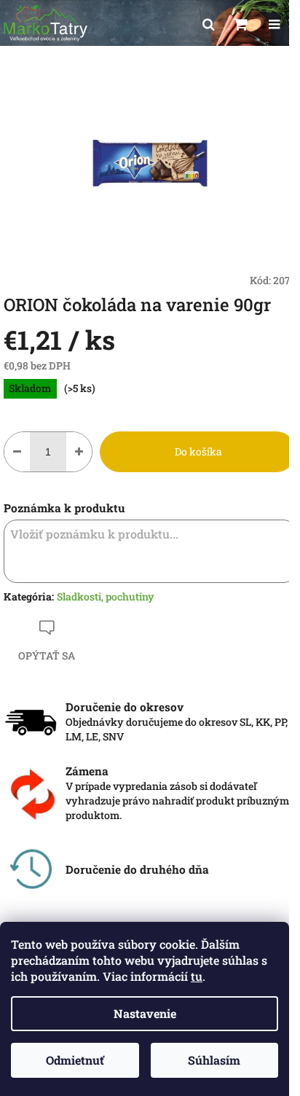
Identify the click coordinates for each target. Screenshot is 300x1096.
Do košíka (198, 451)
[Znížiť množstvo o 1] (17, 451)
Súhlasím (214, 1060)
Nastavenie (145, 1013)
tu (196, 976)
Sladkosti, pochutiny (105, 596)
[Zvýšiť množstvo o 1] (79, 451)
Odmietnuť (75, 1060)
